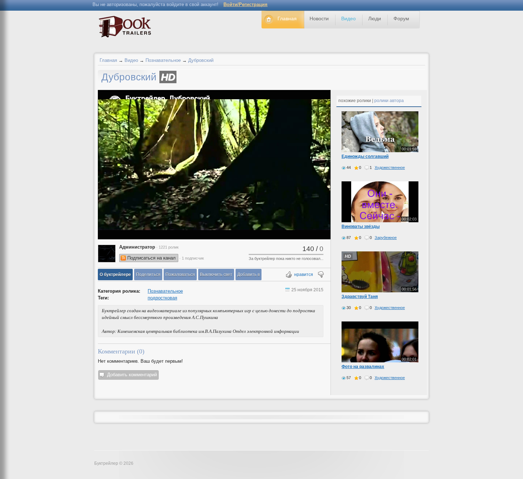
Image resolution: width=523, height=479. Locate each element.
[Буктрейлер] (126, 28)
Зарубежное (386, 237)
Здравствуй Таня (360, 296)
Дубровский (200, 60)
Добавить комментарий (132, 374)
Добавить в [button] (248, 274)
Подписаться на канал (151, 258)
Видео (131, 60)
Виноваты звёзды (361, 226)
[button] (115, 274)
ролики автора (389, 100)
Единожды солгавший (365, 156)
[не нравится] (320, 275)
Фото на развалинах (363, 366)
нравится (303, 274)
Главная (108, 60)
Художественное (390, 167)
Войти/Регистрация (245, 4)
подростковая (162, 297)
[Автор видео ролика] (107, 253)
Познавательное (163, 60)
